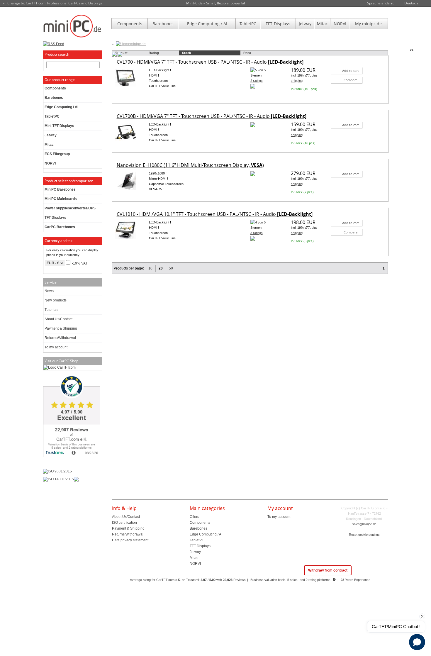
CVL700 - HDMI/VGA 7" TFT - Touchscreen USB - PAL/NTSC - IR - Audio (210, 62)
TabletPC (248, 23)
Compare (350, 80)
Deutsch (411, 3)
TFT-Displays (278, 23)
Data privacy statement (130, 540)
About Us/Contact (58, 319)
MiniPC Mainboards (61, 199)
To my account (56, 347)
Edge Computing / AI (207, 23)
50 (171, 268)
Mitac (322, 23)
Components (129, 23)
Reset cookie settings (364, 534)
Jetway (305, 23)
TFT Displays (55, 218)
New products (56, 300)
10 (150, 268)
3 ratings (256, 233)
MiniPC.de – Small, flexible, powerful (215, 3)
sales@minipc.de (364, 524)
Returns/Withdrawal (60, 338)
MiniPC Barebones (60, 189)
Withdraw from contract (327, 570)
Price (247, 53)
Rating (154, 53)
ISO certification (124, 523)
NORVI (340, 23)
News (49, 291)
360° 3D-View (125, 93)
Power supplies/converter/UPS (70, 208)
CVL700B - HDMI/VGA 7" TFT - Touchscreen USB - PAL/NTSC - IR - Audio (211, 116)
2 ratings (256, 80)
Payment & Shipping (61, 328)
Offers (194, 517)
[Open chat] (417, 642)
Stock (186, 53)
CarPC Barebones (60, 227)
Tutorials (51, 310)
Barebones (163, 23)
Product (121, 53)
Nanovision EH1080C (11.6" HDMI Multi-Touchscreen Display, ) (190, 165)
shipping (297, 80)
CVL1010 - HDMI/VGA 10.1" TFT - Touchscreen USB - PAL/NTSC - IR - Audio (215, 214)
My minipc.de (368, 23)
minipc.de (138, 44)
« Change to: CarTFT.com (52, 3)
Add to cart (350, 70)
